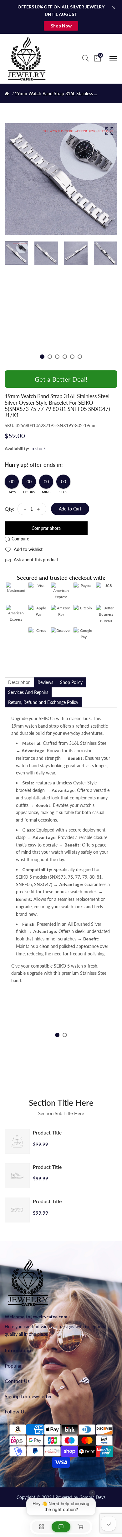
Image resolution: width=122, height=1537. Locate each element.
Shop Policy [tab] (71, 682)
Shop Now (61, 25)
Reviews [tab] (45, 682)
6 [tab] (80, 356)
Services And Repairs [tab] (28, 692)
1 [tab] (42, 356)
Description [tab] (19, 682)
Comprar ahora (46, 528)
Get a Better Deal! (61, 379)
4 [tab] (65, 356)
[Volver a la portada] (7, 93)
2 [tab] (50, 356)
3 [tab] (57, 356)
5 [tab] (72, 356)
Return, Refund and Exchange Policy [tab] (43, 702)
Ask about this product (35, 559)
